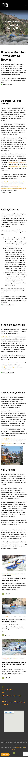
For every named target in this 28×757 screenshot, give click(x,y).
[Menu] (26, 5)
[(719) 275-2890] (3, 687)
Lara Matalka (7, 659)
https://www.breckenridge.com (9, 367)
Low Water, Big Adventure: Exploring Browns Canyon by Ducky (14, 579)
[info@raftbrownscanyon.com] (3, 693)
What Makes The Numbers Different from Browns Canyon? (13, 621)
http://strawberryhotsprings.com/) (17, 162)
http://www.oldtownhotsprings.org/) (17, 166)
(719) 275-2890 (7, 690)
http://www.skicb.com (6, 443)
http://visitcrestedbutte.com (11, 439)
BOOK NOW (5, 754)
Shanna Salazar (7, 575)
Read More (7, 593)
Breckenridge (4, 337)
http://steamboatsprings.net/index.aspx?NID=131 (13, 188)
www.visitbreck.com (9, 362)
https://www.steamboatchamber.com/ (13, 182)
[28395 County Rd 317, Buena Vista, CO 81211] (3, 699)
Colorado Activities (6, 658)
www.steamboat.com (14, 186)
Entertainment (14, 658)
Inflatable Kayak (13, 573)
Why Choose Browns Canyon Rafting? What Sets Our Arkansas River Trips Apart (14, 664)
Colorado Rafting (6, 573)
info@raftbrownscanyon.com (11, 696)
